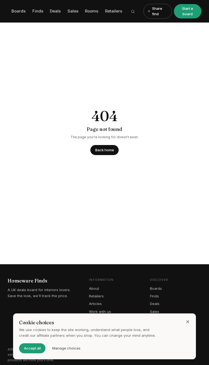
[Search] (133, 11)
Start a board (187, 11)
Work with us (100, 311)
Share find (157, 11)
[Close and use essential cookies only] (187, 321)
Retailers (113, 11)
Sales (72, 11)
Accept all (32, 348)
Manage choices (66, 348)
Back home (104, 150)
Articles (95, 303)
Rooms (91, 11)
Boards (18, 11)
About (94, 288)
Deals (55, 11)
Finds (37, 11)
